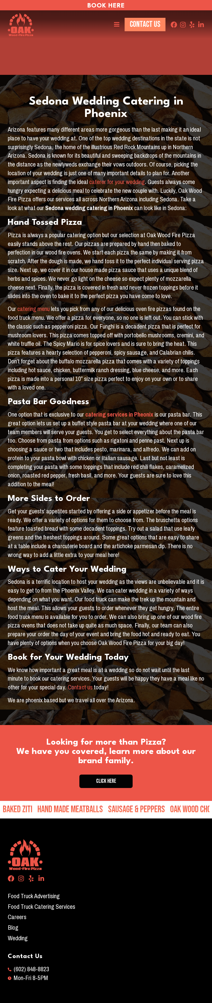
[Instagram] (183, 24)
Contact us (79, 687)
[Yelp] (192, 24)
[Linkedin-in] (201, 24)
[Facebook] (174, 24)
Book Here (106, 6)
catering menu (33, 309)
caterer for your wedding (117, 182)
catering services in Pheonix (119, 414)
